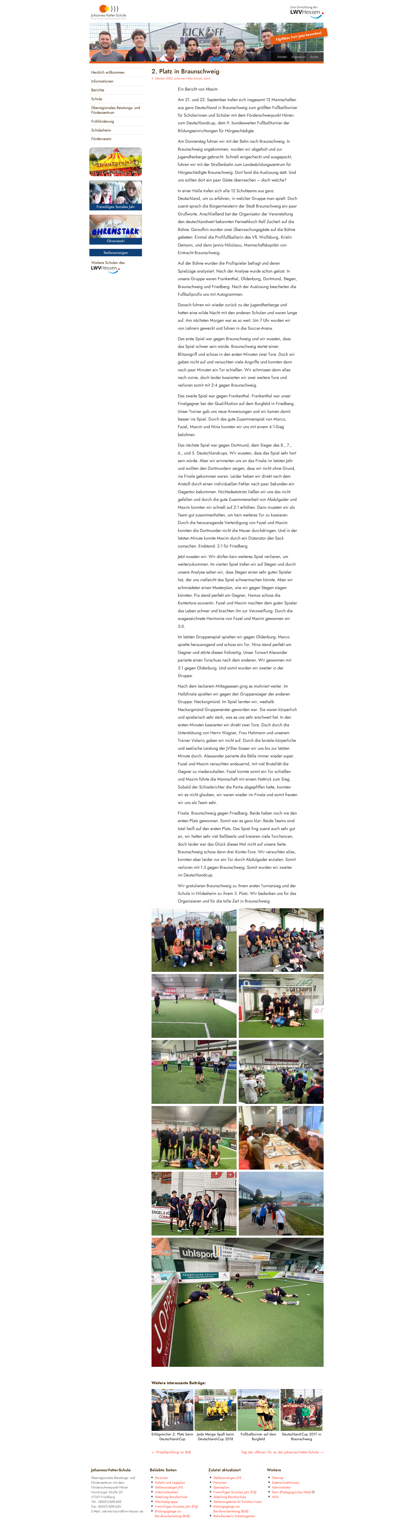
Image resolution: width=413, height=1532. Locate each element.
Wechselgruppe (166, 1502)
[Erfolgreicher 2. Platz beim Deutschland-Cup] (172, 1429)
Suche (314, 57)
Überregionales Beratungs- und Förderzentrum (115, 110)
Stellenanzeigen (115, 253)
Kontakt (282, 57)
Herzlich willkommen (108, 73)
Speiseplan (221, 1487)
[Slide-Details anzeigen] (115, 162)
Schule (96, 99)
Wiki (275, 1497)
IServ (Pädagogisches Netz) (291, 1492)
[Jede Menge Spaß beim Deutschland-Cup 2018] (215, 1429)
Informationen (102, 81)
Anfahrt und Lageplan (170, 1482)
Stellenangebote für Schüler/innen (237, 1502)
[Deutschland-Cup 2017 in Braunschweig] (301, 1429)
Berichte (97, 90)
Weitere (274, 1470)
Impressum (298, 57)
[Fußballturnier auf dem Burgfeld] (258, 1429)
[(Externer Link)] (307, 12)
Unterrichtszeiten (166, 1492)
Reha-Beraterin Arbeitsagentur (234, 1516)
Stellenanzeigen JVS (169, 1487)
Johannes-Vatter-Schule (188, 78)
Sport (207, 78)
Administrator (281, 1487)
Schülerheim (101, 130)
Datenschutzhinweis (285, 1482)
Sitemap (277, 1478)
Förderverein (101, 139)
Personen (161, 1478)
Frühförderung (102, 122)
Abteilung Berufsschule (171, 1497)
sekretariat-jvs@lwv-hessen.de (122, 1511)
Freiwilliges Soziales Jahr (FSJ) (176, 1506)
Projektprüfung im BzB (171, 1452)
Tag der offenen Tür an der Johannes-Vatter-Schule (282, 1452)
